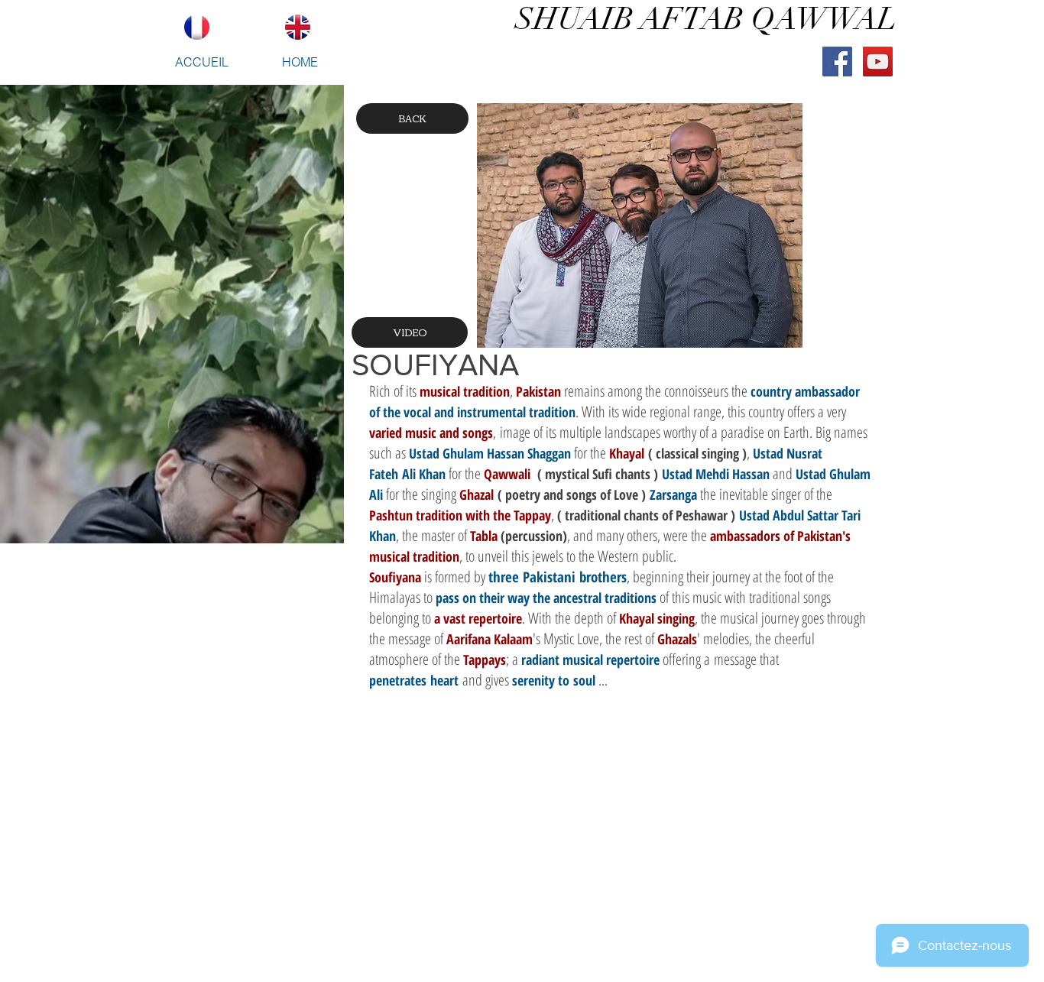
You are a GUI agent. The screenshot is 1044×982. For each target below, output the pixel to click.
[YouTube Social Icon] (878, 61)
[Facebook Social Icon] (837, 61)
